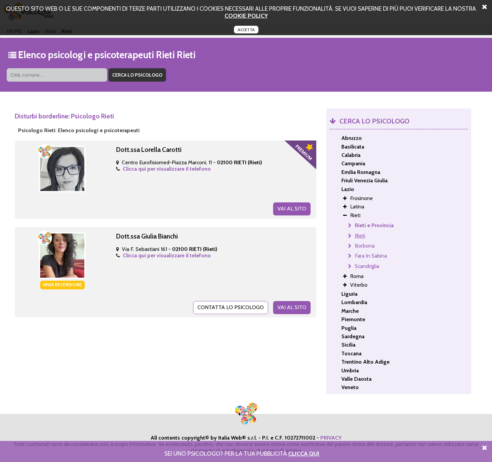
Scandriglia (367, 266)
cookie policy (246, 15)
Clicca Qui (303, 453)
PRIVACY (331, 438)
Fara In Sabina (371, 256)
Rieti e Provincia (374, 225)
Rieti (360, 236)
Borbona (365, 246)
